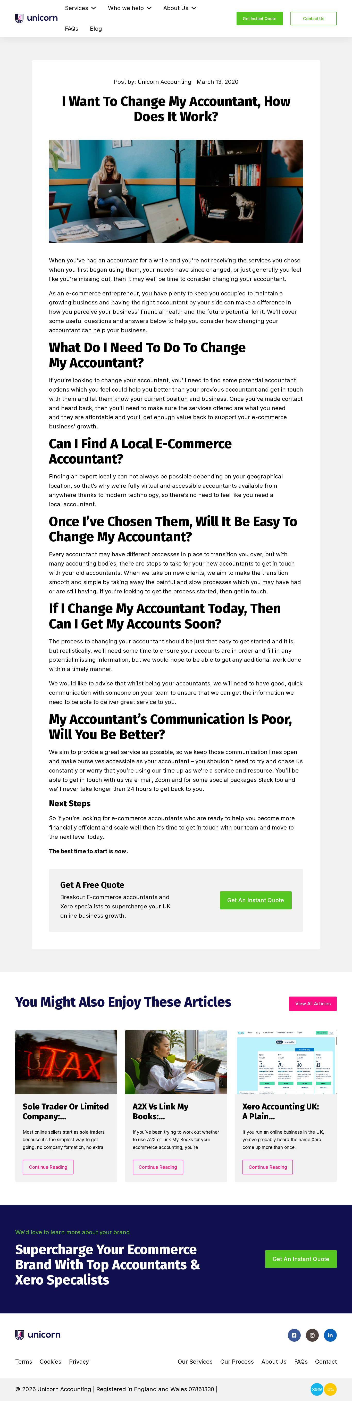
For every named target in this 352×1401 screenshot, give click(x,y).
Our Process (237, 1361)
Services (76, 8)
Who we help (126, 8)
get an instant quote (255, 900)
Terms (23, 1361)
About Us (175, 8)
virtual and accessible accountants (189, 485)
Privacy (79, 1361)
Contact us (313, 18)
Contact (326, 1361)
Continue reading (48, 1167)
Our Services (195, 1361)
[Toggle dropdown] (93, 8)
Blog (96, 28)
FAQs (71, 28)
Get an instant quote (301, 1259)
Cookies (50, 1361)
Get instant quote (259, 18)
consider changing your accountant (236, 279)
